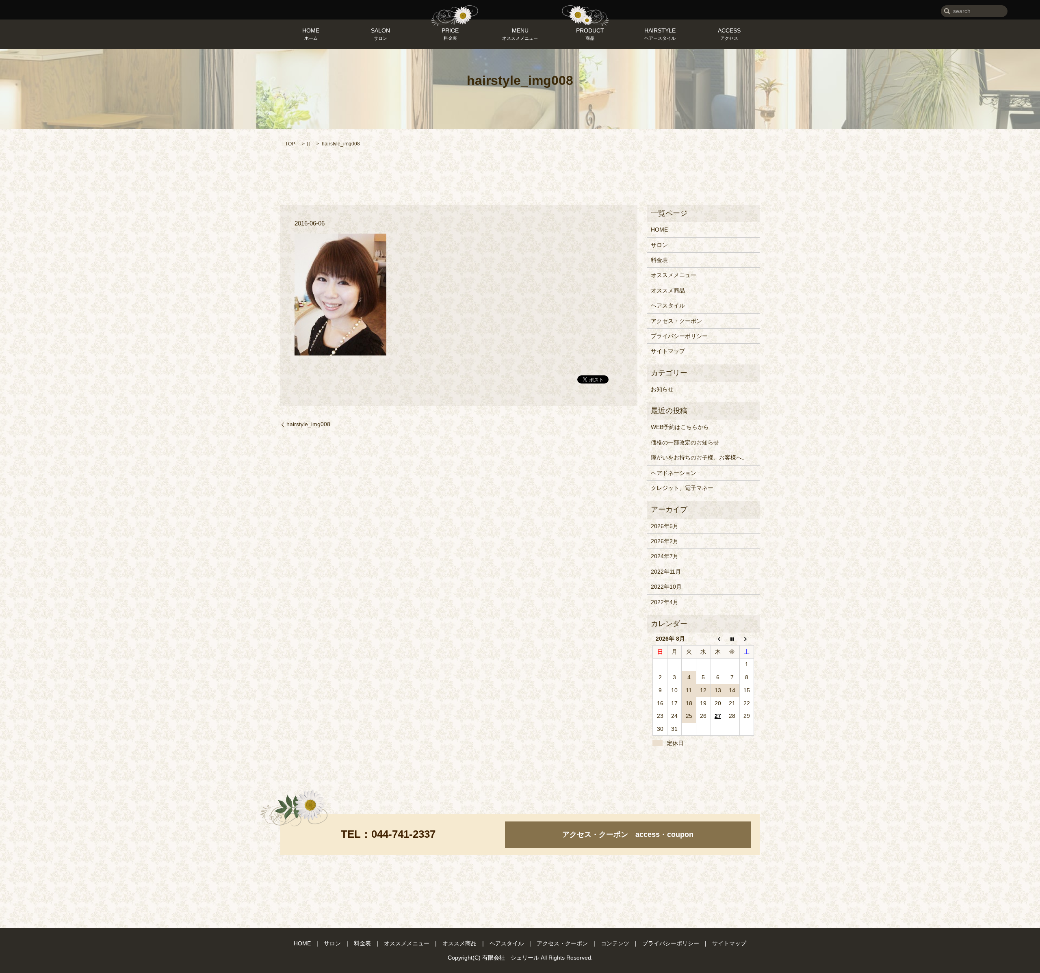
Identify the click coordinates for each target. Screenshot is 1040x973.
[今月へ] (732, 639)
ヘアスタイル (668, 305)
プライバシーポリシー (679, 336)
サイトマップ (668, 351)
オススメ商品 (668, 290)
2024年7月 (664, 556)
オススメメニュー (673, 275)
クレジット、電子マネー (682, 488)
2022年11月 (666, 571)
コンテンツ (615, 943)
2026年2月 (664, 541)
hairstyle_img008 (308, 424)
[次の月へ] (746, 639)
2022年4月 (664, 602)
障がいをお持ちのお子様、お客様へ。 (699, 457)
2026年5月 (664, 526)
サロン (659, 245)
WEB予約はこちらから (680, 427)
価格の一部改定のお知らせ (685, 442)
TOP (290, 144)
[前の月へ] (718, 639)
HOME (659, 229)
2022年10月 (666, 586)
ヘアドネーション (673, 473)
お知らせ (662, 389)
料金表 (659, 260)
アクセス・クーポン (676, 321)
